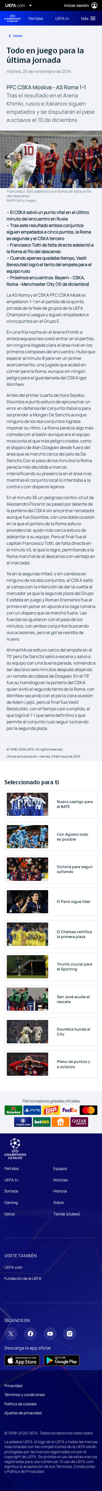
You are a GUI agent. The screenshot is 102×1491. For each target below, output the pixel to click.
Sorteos (11, 1191)
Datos (9, 1213)
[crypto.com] (23, 1122)
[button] (87, 18)
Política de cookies (20, 1403)
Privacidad (13, 1385)
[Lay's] (51, 1110)
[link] (36, 18)
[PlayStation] (32, 1110)
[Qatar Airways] (79, 1122)
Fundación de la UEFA (22, 1278)
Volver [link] (18, 35)
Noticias (60, 1179)
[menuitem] (37, 18)
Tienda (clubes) (66, 1213)
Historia (60, 1191)
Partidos (11, 1168)
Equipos (60, 1168)
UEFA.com (13, 1267)
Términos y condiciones (24, 1394)
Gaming (11, 1202)
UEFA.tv (11, 1179)
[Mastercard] (88, 1110)
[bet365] (42, 1122)
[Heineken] (13, 1110)
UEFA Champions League (12, 18)
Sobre (58, 1202)
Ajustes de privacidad (23, 1412)
